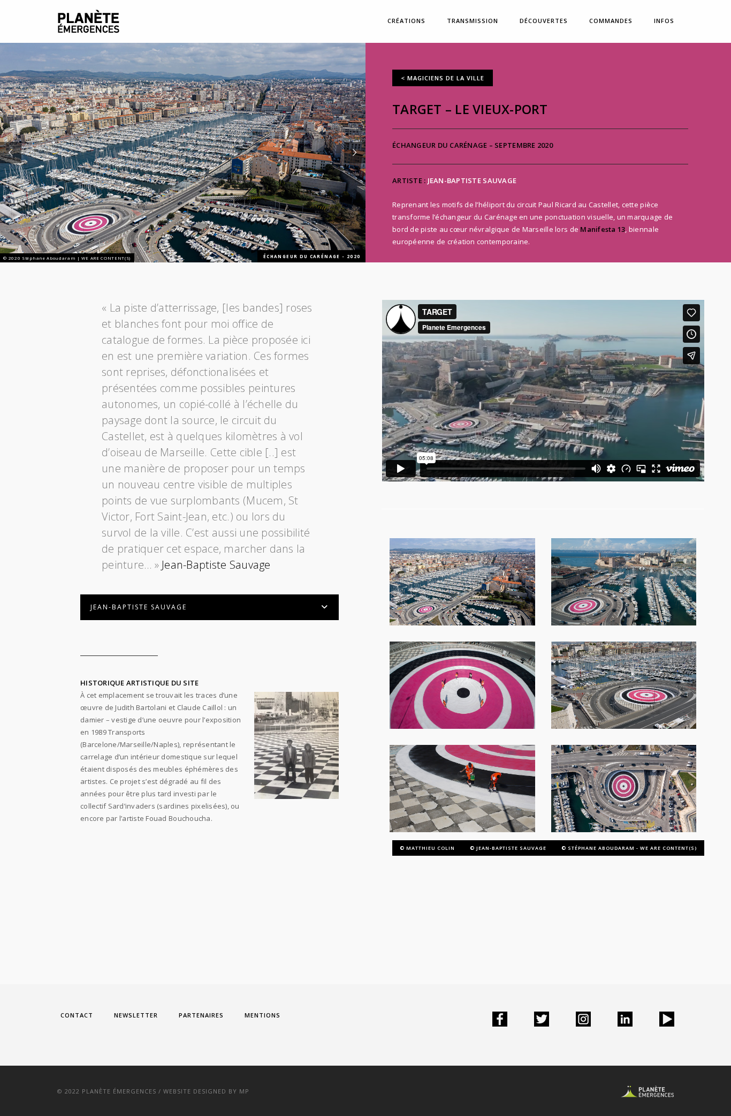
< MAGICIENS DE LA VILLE (442, 78)
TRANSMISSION (472, 21)
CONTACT (76, 1015)
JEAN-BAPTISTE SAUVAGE (472, 180)
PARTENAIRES (201, 1015)
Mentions (262, 1015)
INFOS (664, 21)
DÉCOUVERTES (544, 21)
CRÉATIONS (406, 21)
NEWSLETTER (136, 1015)
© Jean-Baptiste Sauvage (508, 847)
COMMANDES (611, 21)
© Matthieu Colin (427, 847)
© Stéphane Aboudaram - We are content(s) (629, 847)
